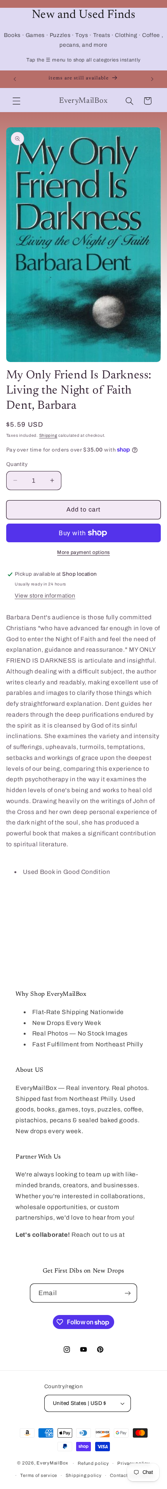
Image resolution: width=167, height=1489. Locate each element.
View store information (45, 595)
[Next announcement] (152, 79)
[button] (16, 101)
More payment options (83, 552)
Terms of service (38, 1475)
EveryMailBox (52, 1463)
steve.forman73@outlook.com (60, 1245)
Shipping (48, 435)
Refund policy (93, 1463)
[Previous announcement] (14, 79)
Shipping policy (84, 1475)
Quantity (17, 464)
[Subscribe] (127, 1293)
